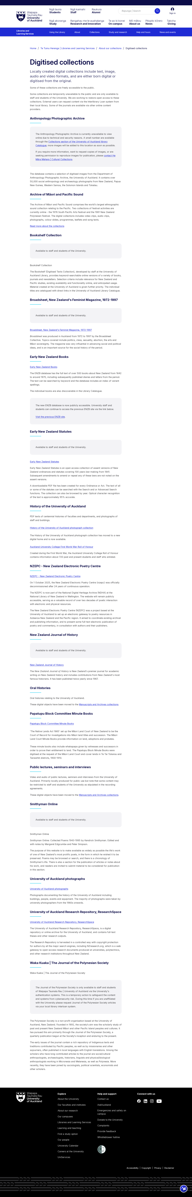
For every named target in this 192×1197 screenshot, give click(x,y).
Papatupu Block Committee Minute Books (52, 723)
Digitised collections (136, 48)
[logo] (29, 16)
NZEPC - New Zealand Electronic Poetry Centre (55, 576)
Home (33, 48)
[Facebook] (139, 1101)
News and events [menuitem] (168, 32)
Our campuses (65, 1116)
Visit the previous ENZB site (50, 416)
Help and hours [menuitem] (143, 32)
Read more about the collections (47, 226)
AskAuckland (104, 1104)
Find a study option (68, 1134)
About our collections (110, 48)
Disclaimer (169, 1168)
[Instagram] (152, 1101)
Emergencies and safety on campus (111, 1112)
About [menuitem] (77, 32)
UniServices (64, 1157)
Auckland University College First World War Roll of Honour (61, 546)
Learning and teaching (69, 1128)
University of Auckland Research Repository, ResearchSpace (62, 922)
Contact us (103, 1098)
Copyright (146, 1168)
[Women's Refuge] (101, 1152)
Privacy (157, 1168)
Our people (63, 1139)
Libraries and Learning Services (25, 32)
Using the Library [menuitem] (57, 32)
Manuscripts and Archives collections (98, 704)
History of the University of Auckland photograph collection (61, 527)
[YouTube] (159, 1101)
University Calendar (68, 1145)
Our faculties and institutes (72, 1104)
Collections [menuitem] (95, 32)
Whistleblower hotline (108, 1137)
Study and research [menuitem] (118, 32)
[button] (172, 11)
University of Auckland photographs (49, 888)
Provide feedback (106, 1131)
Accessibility (132, 1168)
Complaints (103, 1125)
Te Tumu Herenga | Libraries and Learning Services (67, 48)
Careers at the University (71, 1151)
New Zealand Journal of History (47, 664)
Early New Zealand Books (43, 367)
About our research (68, 1110)
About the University (68, 1098)
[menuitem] (55, 10)
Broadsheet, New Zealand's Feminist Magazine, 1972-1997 (61, 329)
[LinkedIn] (145, 1101)
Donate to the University (110, 1119)
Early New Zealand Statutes (44, 461)
